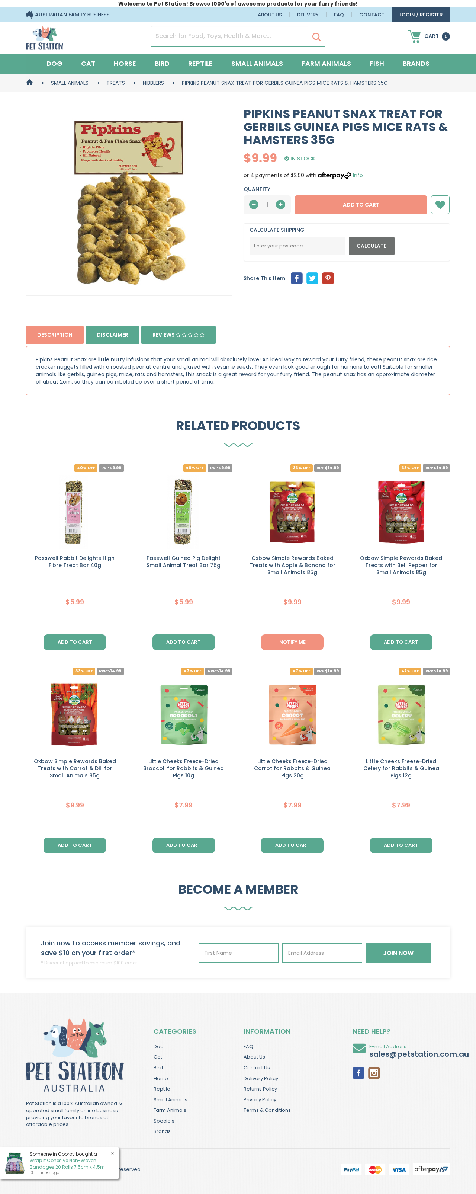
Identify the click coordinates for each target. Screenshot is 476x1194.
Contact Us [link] (257, 1067)
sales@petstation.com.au (419, 1054)
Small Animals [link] (170, 1099)
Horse (125, 63)
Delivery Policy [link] (261, 1078)
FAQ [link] (248, 1046)
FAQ (339, 14)
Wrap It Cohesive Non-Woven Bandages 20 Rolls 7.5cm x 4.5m (67, 1163)
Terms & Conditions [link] (267, 1110)
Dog (54, 63)
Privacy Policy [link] (260, 1099)
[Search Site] (316, 36)
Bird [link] (158, 1067)
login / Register (421, 14)
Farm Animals (326, 63)
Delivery (308, 14)
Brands (416, 63)
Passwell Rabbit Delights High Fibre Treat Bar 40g (75, 561)
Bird (162, 63)
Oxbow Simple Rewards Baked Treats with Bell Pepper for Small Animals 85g (401, 565)
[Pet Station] (44, 35)
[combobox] (266, 645)
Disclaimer (112, 335)
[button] (440, 204)
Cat (88, 63)
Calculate (371, 246)
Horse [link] (161, 1078)
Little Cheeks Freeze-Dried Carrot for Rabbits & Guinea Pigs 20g (292, 768)
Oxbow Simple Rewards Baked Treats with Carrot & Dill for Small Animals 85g (75, 768)
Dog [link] (159, 1046)
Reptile (200, 63)
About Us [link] (254, 1056)
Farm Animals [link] (170, 1110)
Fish (377, 63)
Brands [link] (162, 1131)
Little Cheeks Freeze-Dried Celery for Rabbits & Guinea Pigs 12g (401, 768)
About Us (270, 14)
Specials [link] (164, 1120)
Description (55, 335)
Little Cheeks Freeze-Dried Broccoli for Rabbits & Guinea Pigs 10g (183, 768)
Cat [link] (158, 1056)
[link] (358, 1072)
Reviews (164, 335)
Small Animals (257, 63)
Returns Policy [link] (260, 1088)
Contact (372, 14)
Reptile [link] (162, 1088)
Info (358, 175)
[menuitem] (297, 278)
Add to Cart (361, 204)
